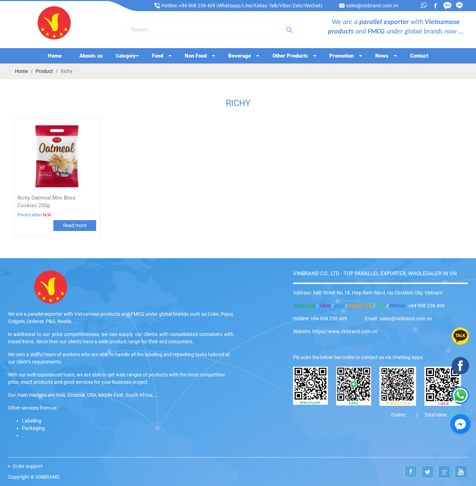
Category (126, 56)
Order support (28, 466)
